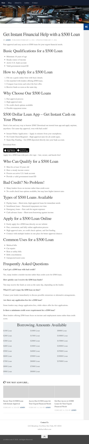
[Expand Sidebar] (86, 27)
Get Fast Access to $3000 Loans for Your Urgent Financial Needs (64, 404)
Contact (35, 3)
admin (8, 40)
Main (3, 3)
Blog (10, 3)
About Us (18, 3)
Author (26, 3)
